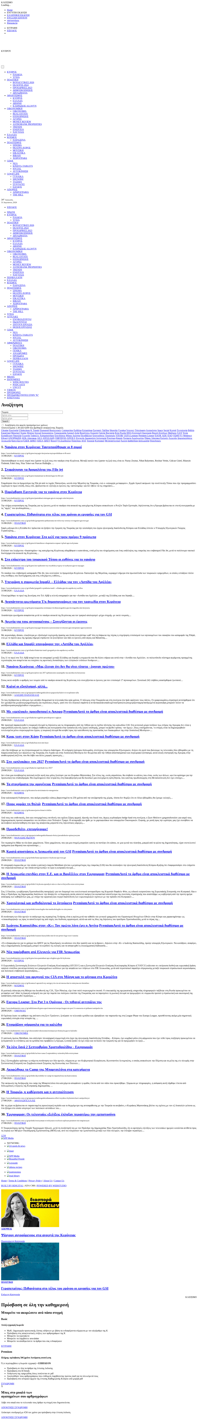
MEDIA (11, 377)
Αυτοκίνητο (151, 430)
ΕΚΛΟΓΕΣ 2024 (21, 85)
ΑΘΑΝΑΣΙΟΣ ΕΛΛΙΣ (24, 1100)
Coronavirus (67, 430)
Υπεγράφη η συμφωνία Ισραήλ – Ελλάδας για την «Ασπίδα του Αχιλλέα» (58, 582)
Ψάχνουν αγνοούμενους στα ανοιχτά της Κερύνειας (38, 1235)
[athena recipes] (14, 1167)
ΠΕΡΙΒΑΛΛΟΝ (14, 277)
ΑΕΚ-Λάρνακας (29, 438)
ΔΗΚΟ (33, 441)
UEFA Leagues (131, 435)
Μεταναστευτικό (112, 441)
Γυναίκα (122, 430)
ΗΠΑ (129, 433)
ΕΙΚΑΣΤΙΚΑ (19, 153)
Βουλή (54, 441)
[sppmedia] (7, 1138)
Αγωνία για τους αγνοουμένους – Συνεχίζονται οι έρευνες (46, 621)
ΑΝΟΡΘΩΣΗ (14, 438)
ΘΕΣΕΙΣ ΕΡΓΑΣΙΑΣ (22, 327)
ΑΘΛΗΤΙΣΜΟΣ (14, 95)
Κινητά (173, 430)
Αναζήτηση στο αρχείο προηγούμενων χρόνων (26, 425)
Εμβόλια (78, 430)
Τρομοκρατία (60, 433)
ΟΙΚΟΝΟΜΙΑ (20, 111)
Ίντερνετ (130, 430)
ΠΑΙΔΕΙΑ (17, 74)
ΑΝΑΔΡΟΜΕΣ (20, 353)
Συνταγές (97, 430)
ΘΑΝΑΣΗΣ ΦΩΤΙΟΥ (24, 838)
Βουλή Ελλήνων (159, 433)
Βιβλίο (191, 430)
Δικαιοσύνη (90, 438)
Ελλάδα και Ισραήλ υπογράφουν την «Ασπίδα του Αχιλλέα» (49, 644)
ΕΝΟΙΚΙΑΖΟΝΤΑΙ (22, 319)
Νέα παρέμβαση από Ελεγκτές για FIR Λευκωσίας (43, 952)
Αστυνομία (101, 438)
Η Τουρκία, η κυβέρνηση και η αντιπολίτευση (40, 1092)
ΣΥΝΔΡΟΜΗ (7, 1383)
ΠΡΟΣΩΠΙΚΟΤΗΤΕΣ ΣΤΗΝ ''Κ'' (23, 395)
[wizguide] (12, 1163)
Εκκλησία (13, 430)
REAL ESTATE (20, 114)
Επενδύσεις (60, 435)
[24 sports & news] (16, 1146)
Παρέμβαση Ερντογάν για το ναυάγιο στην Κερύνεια (43, 492)
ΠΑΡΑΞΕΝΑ (19, 140)
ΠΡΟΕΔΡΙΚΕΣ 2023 (22, 87)
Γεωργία (26, 435)
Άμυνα (124, 441)
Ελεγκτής (80, 438)
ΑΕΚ (164, 435)
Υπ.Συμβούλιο (64, 441)
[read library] (13, 1176)
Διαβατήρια (132, 441)
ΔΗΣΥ (47, 441)
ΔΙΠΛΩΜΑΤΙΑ (20, 93)
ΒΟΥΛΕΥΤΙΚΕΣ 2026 (23, 82)
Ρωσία (123, 433)
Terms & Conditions (17, 1180)
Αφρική (70, 433)
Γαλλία (102, 433)
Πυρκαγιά (44, 430)
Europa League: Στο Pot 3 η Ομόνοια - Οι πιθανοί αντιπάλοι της (54, 1002)
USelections (24, 430)
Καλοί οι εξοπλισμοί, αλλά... (27, 686)
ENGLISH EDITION (17, 18)
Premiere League (146, 435)
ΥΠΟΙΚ (119, 435)
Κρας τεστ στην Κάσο (22, 736)
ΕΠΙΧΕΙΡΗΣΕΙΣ (20, 116)
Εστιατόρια (87, 430)
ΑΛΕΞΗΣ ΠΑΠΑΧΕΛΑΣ (26, 695)
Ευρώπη (94, 433)
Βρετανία (110, 433)
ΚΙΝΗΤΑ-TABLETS (23, 166)
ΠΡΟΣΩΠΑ (18, 356)
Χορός (23, 433)
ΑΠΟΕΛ (71, 438)
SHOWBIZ (18, 179)
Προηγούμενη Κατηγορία (13, 1241)
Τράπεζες (34, 435)
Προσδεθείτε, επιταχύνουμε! (27, 829)
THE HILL (18, 195)
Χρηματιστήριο (47, 435)
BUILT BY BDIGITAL (12, 1185)
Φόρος (69, 435)
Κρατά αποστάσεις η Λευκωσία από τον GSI (38, 851)
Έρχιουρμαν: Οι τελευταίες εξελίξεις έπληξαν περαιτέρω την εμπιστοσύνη (60, 1114)
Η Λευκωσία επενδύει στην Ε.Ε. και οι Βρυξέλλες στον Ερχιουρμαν (55, 874)
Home (10, 10)
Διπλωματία (143, 441)
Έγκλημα (111, 438)
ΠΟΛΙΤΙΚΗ (12, 80)
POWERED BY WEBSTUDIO (52, 1185)
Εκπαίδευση (6, 435)
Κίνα (117, 433)
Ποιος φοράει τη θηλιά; (23, 804)
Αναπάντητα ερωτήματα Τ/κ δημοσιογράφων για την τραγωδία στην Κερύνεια (63, 601)
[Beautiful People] (15, 1159)
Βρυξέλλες (85, 433)
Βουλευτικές (55, 430)
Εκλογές (164, 438)
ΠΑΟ (169, 435)
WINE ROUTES (21, 382)
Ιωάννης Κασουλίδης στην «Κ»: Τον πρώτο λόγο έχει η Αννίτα (52, 925)
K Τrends (34, 430)
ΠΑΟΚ (158, 435)
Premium (113, 711)
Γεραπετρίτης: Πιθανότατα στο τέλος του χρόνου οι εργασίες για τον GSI (58, 514)
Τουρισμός (110, 435)
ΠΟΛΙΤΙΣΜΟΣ (14, 142)
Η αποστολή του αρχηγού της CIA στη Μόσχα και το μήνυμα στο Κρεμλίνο (61, 977)
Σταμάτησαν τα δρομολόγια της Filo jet (34, 469)
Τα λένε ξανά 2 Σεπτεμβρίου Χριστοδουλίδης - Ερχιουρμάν (49, 1047)
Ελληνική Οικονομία (141, 433)
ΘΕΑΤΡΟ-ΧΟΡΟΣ (21, 147)
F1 (181, 435)
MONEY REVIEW (22, 121)
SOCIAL (17, 168)
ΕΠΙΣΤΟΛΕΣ (13, 397)
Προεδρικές (155, 441)
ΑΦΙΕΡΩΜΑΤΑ (14, 343)
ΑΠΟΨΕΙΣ (12, 189)
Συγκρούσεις (47, 433)
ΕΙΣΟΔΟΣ (12, 30)
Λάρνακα (155, 438)
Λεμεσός (173, 438)
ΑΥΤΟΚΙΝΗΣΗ (20, 171)
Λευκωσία (6, 441)
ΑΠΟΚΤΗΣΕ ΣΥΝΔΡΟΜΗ (14, 1407)
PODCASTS (19, 384)
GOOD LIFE (13, 174)
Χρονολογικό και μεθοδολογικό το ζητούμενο (39, 903)
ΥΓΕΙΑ (16, 77)
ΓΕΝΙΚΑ (17, 350)
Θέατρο (30, 433)
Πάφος (148, 438)
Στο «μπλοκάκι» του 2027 (25, 761)
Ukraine (5, 430)
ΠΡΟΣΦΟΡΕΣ (14, 392)
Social (166, 430)
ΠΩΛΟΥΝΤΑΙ (20, 322)
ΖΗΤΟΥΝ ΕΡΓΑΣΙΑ (22, 324)
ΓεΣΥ (179, 433)
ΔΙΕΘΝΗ (17, 103)
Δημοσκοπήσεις (184, 438)
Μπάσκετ (187, 435)
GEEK (10, 161)
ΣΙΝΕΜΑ (17, 145)
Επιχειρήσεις (99, 435)
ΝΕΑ (15, 163)
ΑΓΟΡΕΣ (17, 119)
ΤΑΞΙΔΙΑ (17, 181)
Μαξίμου (172, 433)
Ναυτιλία (17, 435)
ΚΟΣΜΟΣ (12, 137)
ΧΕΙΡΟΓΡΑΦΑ (20, 158)
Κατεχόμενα (17, 441)
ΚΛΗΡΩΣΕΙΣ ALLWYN (25, 106)
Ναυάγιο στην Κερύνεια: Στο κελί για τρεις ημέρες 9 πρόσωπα (50, 537)
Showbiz (114, 430)
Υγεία (185, 433)
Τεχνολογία (182, 430)
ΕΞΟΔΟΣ (17, 187)
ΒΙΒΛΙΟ (17, 155)
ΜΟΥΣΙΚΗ (18, 150)
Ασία (76, 433)
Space (160, 430)
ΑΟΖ (83, 441)
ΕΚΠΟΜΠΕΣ (13, 379)
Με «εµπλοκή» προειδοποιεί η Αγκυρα (34, 711)
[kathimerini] (13, 1156)
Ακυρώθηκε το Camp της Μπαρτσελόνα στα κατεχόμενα (48, 1069)
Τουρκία (90, 441)
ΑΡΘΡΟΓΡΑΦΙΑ (21, 192)
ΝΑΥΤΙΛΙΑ (18, 132)
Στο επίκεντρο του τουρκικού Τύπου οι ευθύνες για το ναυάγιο (50, 559)
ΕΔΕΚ (26, 441)
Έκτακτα (127, 438)
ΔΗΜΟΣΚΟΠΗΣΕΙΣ (23, 90)
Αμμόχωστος (138, 438)
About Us (47, 1180)
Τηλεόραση (140, 430)
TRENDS (17, 127)
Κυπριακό (99, 441)
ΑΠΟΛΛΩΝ (48, 438)
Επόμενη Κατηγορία (10, 1294)
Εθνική (4, 438)
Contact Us (59, 1180)
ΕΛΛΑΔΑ (18, 100)
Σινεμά (38, 433)
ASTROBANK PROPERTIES (27, 124)
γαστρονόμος (13, 20)
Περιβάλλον (86, 435)
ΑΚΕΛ (40, 441)
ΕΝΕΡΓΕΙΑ (18, 129)
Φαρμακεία (12, 23)
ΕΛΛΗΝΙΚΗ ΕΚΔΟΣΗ (18, 15)
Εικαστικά (6, 433)
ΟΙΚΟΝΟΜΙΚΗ (14, 108)
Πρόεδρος (76, 441)
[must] (10, 1151)
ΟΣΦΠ (176, 435)
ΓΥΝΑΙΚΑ (18, 176)
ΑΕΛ (39, 438)
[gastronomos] (14, 1172)
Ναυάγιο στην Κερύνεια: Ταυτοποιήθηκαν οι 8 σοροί (43, 447)
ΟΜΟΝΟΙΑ (60, 438)
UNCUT (17, 387)
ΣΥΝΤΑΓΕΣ (19, 184)
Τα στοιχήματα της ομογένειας (28, 784)
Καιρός (119, 438)
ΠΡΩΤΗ (11, 212)
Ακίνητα (76, 435)
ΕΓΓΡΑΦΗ (6, 1346)
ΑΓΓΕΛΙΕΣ (12, 316)
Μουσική (15, 433)
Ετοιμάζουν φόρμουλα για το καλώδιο (34, 1024)
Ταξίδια (105, 430)
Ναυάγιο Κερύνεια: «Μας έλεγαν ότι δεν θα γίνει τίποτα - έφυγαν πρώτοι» (60, 666)
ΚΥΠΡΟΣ (12, 72)
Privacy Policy (35, 1180)
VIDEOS (11, 390)
